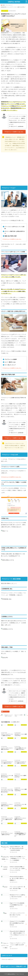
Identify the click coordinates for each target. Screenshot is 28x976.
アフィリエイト (9, 5)
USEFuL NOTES (14, 2)
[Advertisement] (14, 168)
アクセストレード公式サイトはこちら (14, 131)
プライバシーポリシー (7, 959)
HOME (3, 5)
